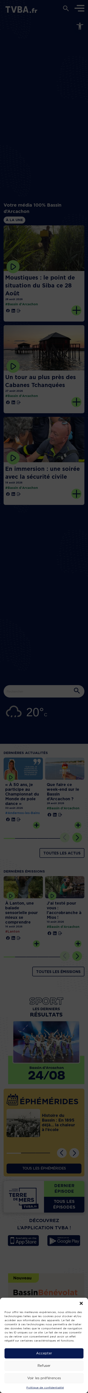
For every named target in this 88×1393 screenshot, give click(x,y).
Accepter (44, 1353)
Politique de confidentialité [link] (45, 1387)
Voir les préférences (44, 1378)
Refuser (44, 1365)
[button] (81, 1303)
